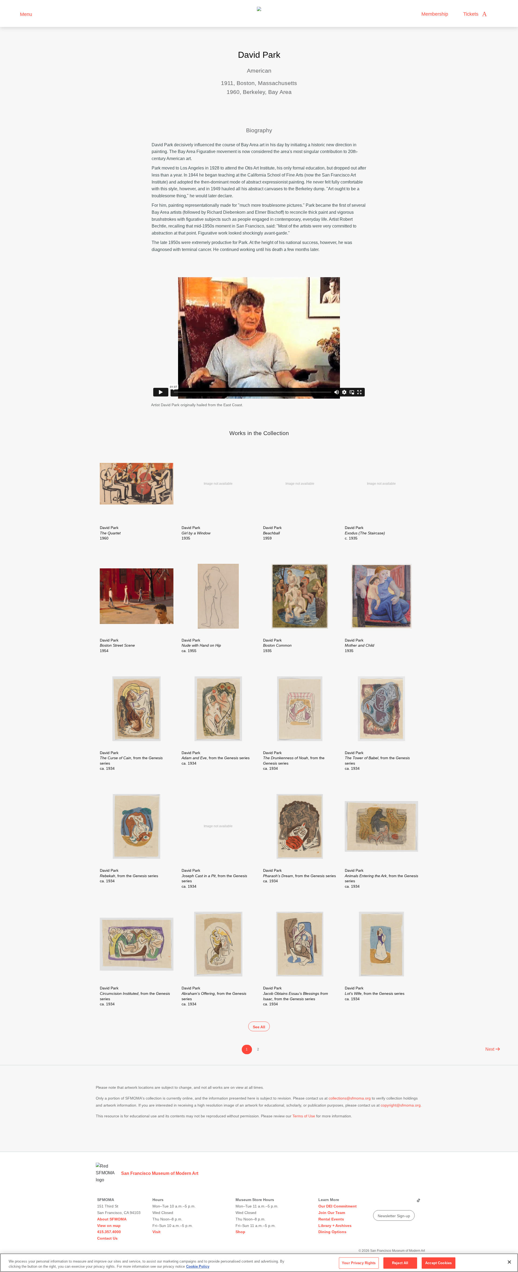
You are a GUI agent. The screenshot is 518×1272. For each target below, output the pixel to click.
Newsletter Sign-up (394, 1216)
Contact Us (107, 1238)
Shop (240, 1232)
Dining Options (332, 1232)
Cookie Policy (197, 1266)
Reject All (400, 1263)
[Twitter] (397, 1202)
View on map (109, 1225)
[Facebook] (407, 1202)
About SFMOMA (112, 1219)
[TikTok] (418, 1202)
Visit (156, 1232)
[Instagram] (387, 1202)
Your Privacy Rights (359, 1263)
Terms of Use (303, 1116)
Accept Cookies (438, 1263)
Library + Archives (335, 1225)
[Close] (509, 1262)
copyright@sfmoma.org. (401, 1105)
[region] (259, 1262)
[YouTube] (377, 1202)
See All (259, 1027)
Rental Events (331, 1219)
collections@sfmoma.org (350, 1098)
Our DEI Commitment (337, 1206)
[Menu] (13, 13)
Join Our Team (331, 1212)
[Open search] (496, 14)
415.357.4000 (109, 1232)
